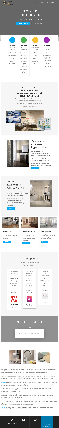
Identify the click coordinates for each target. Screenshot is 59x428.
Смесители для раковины (7, 399)
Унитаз (3, 407)
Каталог (41, 2)
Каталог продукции (23, 23)
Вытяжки (3, 382)
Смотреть (35, 168)
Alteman (49, 426)
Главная (34, 2)
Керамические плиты (6, 367)
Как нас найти (50, 2)
